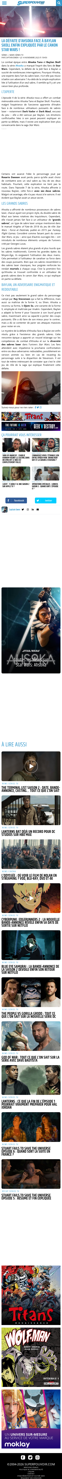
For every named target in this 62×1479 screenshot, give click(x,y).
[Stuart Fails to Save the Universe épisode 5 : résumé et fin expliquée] (31, 1174)
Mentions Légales (31, 1467)
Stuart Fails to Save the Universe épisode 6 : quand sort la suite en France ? (26, 1152)
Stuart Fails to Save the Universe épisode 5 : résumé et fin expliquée (26, 1197)
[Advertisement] (31, 149)
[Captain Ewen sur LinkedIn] (33, 510)
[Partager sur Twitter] (45, 500)
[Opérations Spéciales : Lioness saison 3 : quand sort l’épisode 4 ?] (46, 473)
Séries (4, 55)
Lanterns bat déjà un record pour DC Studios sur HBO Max (28, 833)
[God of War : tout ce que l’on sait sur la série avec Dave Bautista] (31, 1036)
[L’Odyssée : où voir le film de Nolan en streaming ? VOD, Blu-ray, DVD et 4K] (31, 854)
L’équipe (31, 1472)
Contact (31, 1474)
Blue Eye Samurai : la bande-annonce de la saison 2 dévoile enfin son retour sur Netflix (30, 970)
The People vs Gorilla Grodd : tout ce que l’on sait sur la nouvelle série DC (29, 1015)
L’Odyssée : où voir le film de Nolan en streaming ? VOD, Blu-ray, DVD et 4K (29, 877)
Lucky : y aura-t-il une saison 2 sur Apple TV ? (15, 485)
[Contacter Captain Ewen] (38, 510)
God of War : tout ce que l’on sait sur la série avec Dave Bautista (30, 1059)
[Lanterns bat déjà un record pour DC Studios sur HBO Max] (31, 810)
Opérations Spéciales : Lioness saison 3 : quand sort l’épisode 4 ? (45, 486)
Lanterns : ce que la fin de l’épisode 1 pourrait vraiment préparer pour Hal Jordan (29, 1105)
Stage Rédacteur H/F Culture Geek (31, 1476)
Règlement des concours (31, 1478)
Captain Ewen (11, 57)
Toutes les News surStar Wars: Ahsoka (31, 662)
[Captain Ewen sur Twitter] (23, 510)
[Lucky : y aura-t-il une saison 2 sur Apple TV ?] (16, 473)
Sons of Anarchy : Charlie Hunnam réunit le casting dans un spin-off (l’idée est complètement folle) (15, 459)
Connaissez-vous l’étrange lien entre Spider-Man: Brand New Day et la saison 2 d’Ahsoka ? (45, 458)
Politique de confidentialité (31, 1469)
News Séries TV (16, 55)
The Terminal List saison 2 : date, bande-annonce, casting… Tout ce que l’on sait (31, 789)
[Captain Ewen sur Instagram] (28, 510)
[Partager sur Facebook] (16, 500)
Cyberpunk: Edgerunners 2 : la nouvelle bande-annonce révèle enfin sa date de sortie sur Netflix (31, 923)
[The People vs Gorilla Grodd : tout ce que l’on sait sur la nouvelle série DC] (31, 992)
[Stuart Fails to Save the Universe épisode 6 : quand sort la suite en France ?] (31, 1127)
